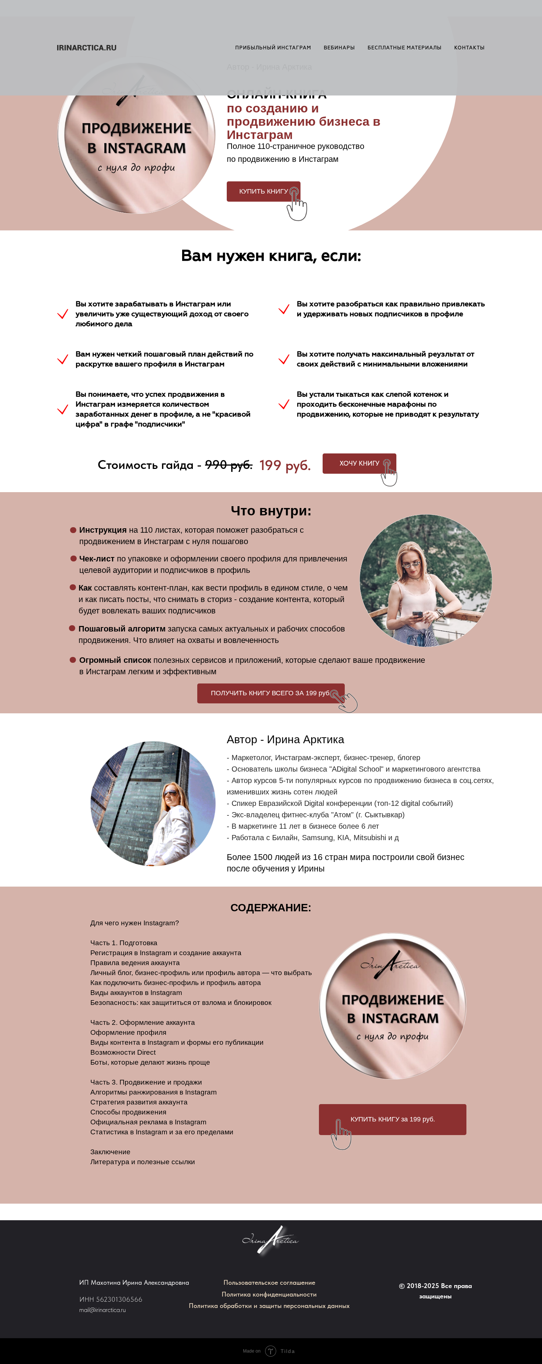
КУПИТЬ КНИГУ (263, 191)
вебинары (339, 48)
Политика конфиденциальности (269, 1294)
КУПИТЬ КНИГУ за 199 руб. (393, 1119)
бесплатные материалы (405, 48)
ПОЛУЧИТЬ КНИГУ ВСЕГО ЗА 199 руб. (271, 693)
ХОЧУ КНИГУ (359, 463)
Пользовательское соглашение (269, 1282)
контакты (469, 48)
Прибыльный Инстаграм (273, 48)
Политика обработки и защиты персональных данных (269, 1305)
